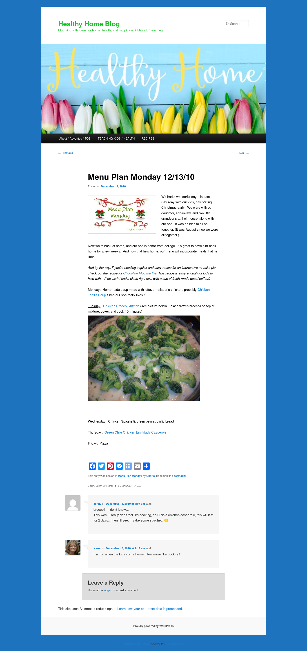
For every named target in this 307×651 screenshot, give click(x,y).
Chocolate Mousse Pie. (140, 273)
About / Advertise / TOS (75, 138)
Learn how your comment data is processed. (150, 608)
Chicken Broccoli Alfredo (121, 305)
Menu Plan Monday (130, 476)
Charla (150, 476)
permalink (180, 476)
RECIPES (148, 138)
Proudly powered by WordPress (153, 626)
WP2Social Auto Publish (137, 643)
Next (244, 153)
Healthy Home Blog (89, 23)
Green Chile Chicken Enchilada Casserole (135, 432)
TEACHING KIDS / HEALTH (116, 138)
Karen (97, 548)
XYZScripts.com (174, 643)
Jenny (97, 504)
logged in (109, 590)
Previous (65, 153)
